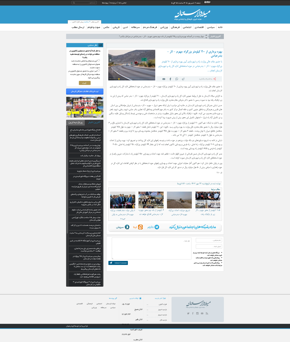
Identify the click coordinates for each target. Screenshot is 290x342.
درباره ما (113, 3)
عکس (106, 27)
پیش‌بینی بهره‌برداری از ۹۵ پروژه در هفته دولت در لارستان (87, 257)
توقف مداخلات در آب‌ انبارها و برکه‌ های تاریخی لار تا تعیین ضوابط (86, 195)
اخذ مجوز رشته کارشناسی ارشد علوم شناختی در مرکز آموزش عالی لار (86, 211)
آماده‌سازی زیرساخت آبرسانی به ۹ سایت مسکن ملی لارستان (85, 234)
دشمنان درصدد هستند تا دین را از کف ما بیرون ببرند (86, 226)
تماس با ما (122, 3)
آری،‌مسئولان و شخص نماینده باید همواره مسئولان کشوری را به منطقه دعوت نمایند (85, 64)
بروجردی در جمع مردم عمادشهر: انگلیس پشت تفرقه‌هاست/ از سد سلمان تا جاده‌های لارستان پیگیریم (85, 266)
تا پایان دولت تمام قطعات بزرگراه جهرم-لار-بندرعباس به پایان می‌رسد (122, 214)
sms (183, 79)
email (164, 79)
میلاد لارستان (110, 303)
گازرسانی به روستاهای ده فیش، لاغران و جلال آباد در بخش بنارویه (85, 203)
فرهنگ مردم (150, 27)
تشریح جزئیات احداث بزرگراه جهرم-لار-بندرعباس (179, 212)
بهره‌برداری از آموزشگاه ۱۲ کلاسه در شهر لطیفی (85, 242)
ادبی (125, 27)
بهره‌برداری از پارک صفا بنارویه (89, 171)
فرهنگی (175, 27)
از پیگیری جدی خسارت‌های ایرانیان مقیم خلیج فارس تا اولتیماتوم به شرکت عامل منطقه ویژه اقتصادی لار (85, 163)
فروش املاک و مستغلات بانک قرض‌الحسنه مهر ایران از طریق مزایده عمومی (86, 186)
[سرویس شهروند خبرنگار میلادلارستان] (84, 116)
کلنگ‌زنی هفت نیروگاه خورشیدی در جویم (87, 177)
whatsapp (177, 79)
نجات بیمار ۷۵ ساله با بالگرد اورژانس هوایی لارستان (86, 218)
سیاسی (211, 27)
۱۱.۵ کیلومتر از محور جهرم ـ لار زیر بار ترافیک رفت (208, 212)
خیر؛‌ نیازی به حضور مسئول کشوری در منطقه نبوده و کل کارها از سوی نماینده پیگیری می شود (84, 74)
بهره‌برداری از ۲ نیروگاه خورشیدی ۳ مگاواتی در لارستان (87, 283)
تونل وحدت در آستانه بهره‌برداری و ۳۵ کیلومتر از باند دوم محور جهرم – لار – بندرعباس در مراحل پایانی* (161, 36)
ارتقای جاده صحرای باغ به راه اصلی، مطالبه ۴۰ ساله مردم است (87, 249)
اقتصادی (199, 27)
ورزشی (164, 27)
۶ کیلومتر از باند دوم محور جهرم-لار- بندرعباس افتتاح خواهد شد (151, 212)
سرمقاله (135, 27)
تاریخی (116, 27)
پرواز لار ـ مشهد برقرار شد (90, 155)
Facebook (170, 79)
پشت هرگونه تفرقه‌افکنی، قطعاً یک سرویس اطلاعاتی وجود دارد (87, 275)
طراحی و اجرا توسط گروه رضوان (77, 326)
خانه (220, 27)
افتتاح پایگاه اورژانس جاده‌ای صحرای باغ (85, 130)
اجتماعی (187, 27)
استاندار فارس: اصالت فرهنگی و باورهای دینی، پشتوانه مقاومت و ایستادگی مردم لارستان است (85, 137)
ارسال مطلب (78, 27)
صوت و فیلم (94, 27)
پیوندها (105, 3)
